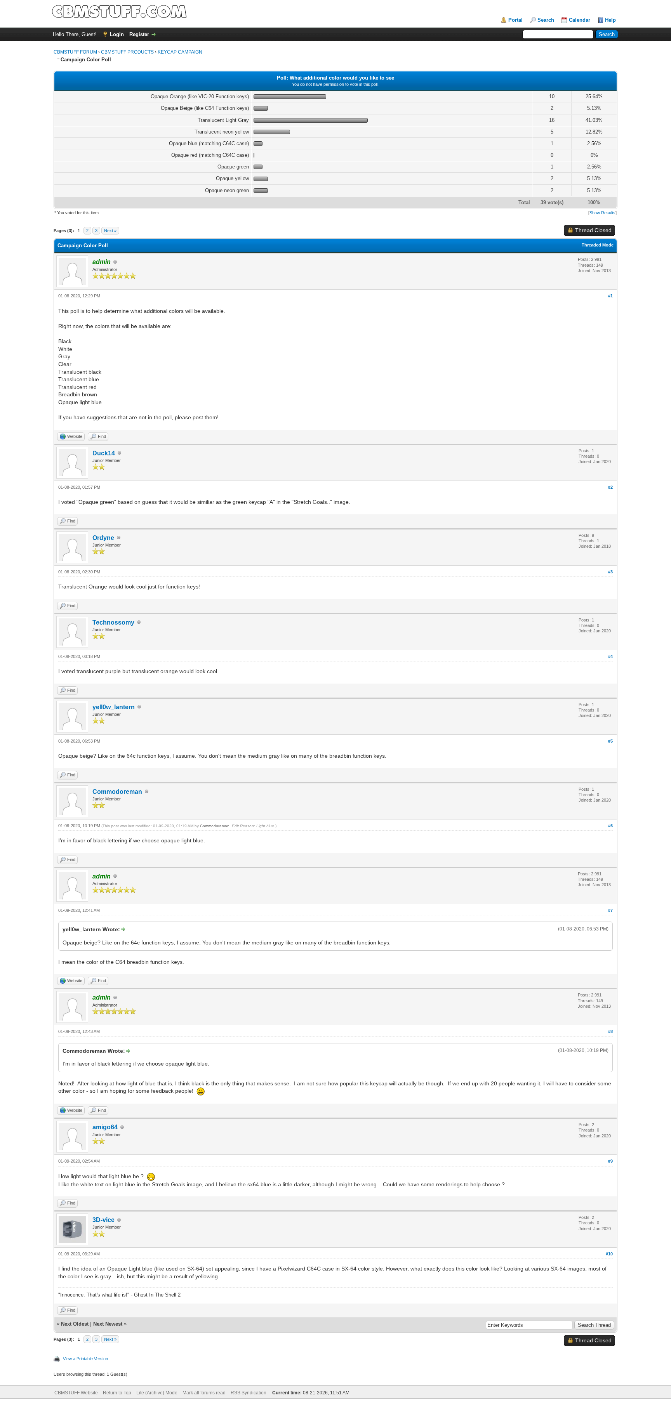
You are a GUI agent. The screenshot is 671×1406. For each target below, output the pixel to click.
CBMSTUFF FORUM (75, 52)
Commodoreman (117, 791)
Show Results (602, 212)
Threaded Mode (598, 245)
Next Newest (107, 1324)
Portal (515, 20)
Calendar (579, 20)
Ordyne (103, 538)
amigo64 (105, 1127)
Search (545, 20)
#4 (610, 656)
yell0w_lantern (113, 707)
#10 (609, 1254)
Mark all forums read (204, 1393)
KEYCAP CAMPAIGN (180, 52)
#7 (610, 910)
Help (610, 20)
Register (139, 34)
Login (117, 34)
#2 (610, 487)
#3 (610, 571)
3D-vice (103, 1220)
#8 (610, 1031)
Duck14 (103, 453)
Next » (110, 230)
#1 (610, 295)
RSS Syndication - (250, 1393)
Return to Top (117, 1393)
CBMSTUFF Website (76, 1393)
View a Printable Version (85, 1358)
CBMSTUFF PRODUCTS (127, 52)
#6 (610, 825)
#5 (610, 741)
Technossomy (113, 622)
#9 (610, 1161)
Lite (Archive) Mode (156, 1393)
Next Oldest (75, 1324)
